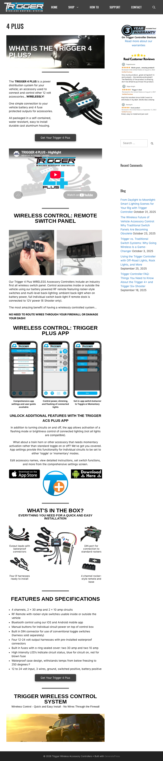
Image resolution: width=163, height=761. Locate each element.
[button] (154, 7)
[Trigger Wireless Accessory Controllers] (24, 7)
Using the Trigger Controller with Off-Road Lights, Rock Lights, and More (138, 260)
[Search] (152, 143)
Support (115, 7)
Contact (136, 7)
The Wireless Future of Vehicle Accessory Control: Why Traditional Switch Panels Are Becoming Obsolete (137, 225)
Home (54, 7)
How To (94, 7)
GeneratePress (112, 756)
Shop (71, 7)
